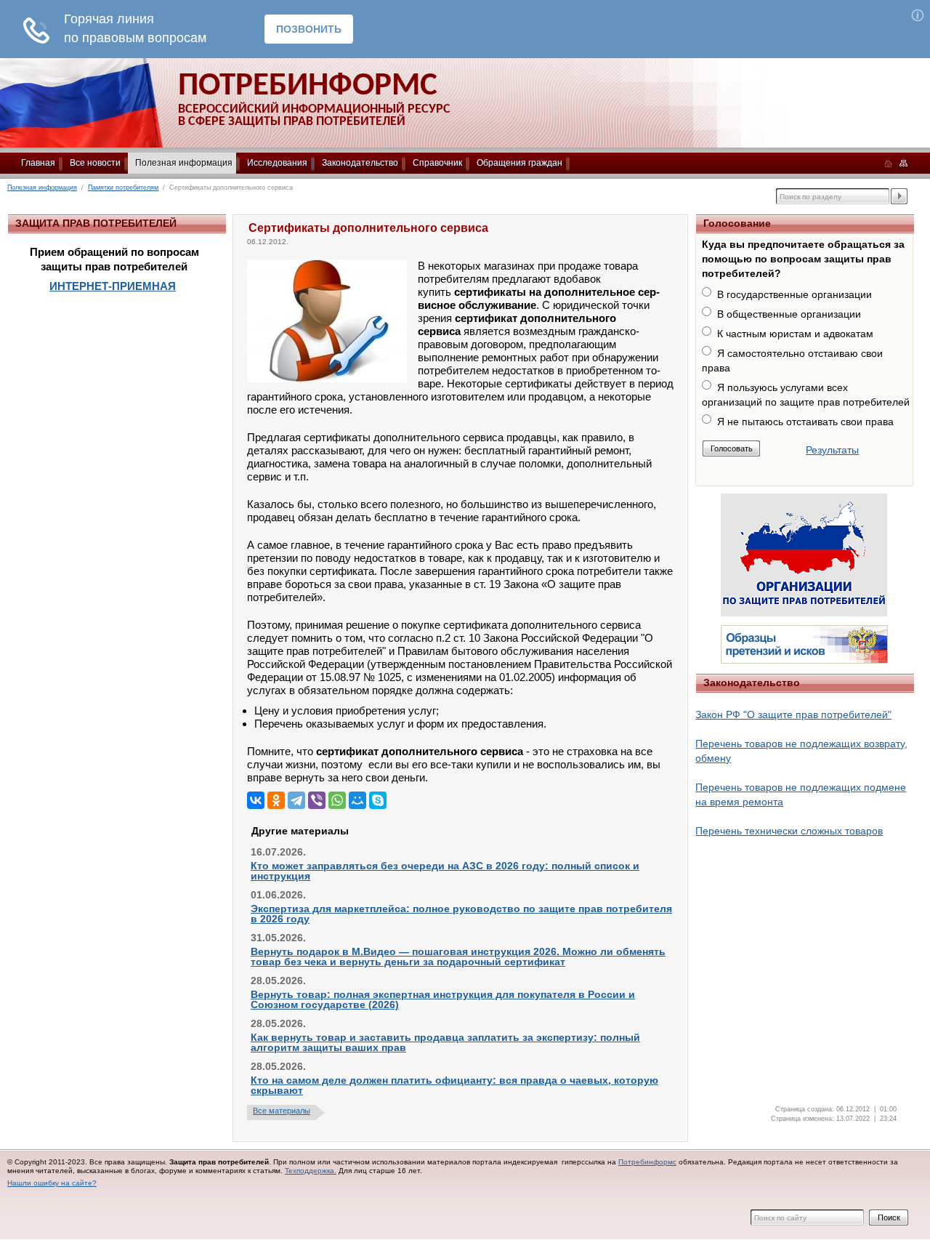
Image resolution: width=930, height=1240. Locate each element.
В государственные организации (794, 294)
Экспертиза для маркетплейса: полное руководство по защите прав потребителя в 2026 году (461, 914)
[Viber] (317, 800)
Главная (38, 163)
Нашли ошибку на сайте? (52, 1183)
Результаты (832, 450)
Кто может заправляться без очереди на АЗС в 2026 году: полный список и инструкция (445, 871)
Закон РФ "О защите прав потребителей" (793, 714)
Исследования (277, 163)
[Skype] (378, 800)
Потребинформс (647, 1162)
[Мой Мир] (357, 800)
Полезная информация (183, 163)
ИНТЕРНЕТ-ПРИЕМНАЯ (112, 286)
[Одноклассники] (276, 800)
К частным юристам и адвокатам (795, 333)
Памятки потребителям (123, 187)
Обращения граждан (519, 163)
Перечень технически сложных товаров (789, 831)
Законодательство (360, 163)
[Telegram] (296, 800)
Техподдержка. (310, 1171)
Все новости (95, 163)
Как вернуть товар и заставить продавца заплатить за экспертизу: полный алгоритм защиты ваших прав (445, 1042)
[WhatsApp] (337, 800)
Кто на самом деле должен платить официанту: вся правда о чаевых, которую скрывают (454, 1085)
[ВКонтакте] (255, 800)
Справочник (437, 163)
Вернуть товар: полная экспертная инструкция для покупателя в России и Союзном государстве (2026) (443, 999)
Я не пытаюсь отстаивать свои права (805, 421)
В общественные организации (789, 314)
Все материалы (281, 1110)
